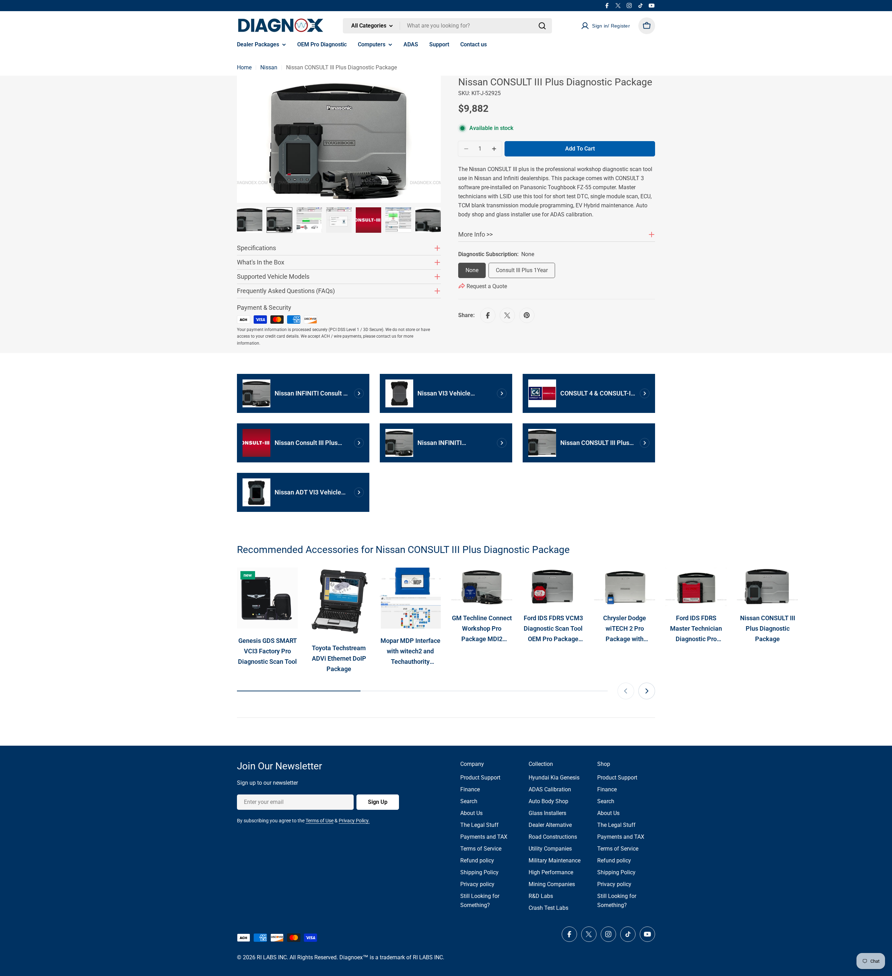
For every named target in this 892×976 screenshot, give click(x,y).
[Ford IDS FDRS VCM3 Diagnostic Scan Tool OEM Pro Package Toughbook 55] (553, 587)
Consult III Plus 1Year (522, 270)
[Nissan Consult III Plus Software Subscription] (256, 443)
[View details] (359, 393)
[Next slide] (646, 691)
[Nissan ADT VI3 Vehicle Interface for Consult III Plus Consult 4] (256, 492)
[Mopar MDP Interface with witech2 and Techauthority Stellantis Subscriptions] (410, 598)
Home (244, 67)
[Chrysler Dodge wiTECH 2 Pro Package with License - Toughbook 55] (624, 587)
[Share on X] (507, 315)
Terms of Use (319, 820)
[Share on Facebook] (487, 315)
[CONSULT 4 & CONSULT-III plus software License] (542, 393)
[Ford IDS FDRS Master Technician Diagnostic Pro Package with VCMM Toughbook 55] (696, 587)
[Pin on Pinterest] (527, 315)
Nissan (268, 67)
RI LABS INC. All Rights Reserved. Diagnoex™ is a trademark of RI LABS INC (350, 957)
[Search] (542, 26)
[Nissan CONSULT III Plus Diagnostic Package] (542, 443)
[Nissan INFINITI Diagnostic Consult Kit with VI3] (399, 443)
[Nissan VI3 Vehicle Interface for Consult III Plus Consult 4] (399, 393)
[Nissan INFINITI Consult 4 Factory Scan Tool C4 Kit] (256, 393)
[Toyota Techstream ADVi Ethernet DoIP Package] (338, 602)
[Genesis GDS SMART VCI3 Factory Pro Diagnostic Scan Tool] (267, 598)
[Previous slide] (625, 691)
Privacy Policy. (354, 820)
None (472, 270)
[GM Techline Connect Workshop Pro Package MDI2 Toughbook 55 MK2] (481, 587)
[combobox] (447, 25)
